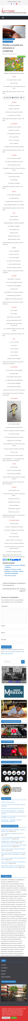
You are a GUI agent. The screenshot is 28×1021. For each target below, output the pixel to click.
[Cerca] (23, 661)
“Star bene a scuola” (10, 575)
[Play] (3, 736)
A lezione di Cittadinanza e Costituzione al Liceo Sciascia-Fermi (14, 584)
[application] (14, 731)
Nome (3, 626)
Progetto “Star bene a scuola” (13, 569)
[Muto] (22, 736)
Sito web (3, 639)
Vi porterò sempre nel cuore (7, 802)
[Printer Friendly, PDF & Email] (21, 56)
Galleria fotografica (6, 977)
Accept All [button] (14, 1017)
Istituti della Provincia (7, 41)
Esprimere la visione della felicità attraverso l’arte (12, 808)
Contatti (3, 974)
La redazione (4, 967)
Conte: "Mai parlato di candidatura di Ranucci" (11, 833)
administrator (14, 54)
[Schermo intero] (25, 736)
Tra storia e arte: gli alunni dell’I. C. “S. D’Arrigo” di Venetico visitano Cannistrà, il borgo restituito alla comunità (12, 812)
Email (3, 632)
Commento (4, 606)
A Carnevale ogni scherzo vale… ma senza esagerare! (13, 590)
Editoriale (3, 971)
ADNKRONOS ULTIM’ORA (10, 826)
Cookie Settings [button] (6, 1017)
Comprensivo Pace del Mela (8, 39)
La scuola (3, 964)
